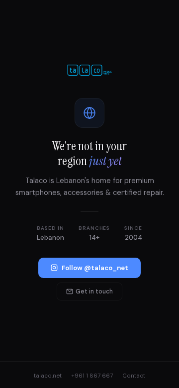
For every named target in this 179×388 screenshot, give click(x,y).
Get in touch (94, 291)
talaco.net (48, 376)
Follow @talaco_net (95, 268)
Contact (133, 376)
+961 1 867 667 (92, 376)
